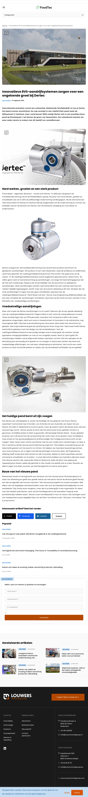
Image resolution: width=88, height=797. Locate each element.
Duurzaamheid (9, 733)
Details (67, 793)
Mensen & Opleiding (7, 738)
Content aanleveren (26, 734)
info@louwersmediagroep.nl (71, 735)
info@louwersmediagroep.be (71, 767)
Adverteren (26, 721)
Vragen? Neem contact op (67, 697)
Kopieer (59, 516)
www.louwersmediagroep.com (72, 778)
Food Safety (8, 721)
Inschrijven (44, 618)
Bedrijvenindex (28, 725)
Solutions (6, 100)
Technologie (8, 725)
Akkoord (77, 792)
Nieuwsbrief (26, 729)
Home (4, 26)
